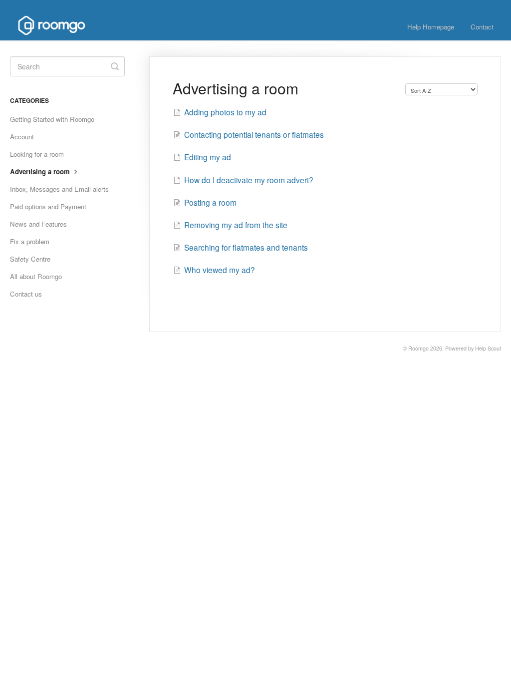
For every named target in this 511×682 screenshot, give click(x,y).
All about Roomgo (36, 276)
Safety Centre (30, 259)
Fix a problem (29, 241)
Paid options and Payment (48, 206)
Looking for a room (37, 154)
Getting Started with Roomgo (52, 119)
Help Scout (488, 348)
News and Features (38, 224)
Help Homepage (430, 26)
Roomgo (418, 348)
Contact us (26, 294)
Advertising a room (41, 171)
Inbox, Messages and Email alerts (59, 189)
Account (22, 136)
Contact (482, 26)
